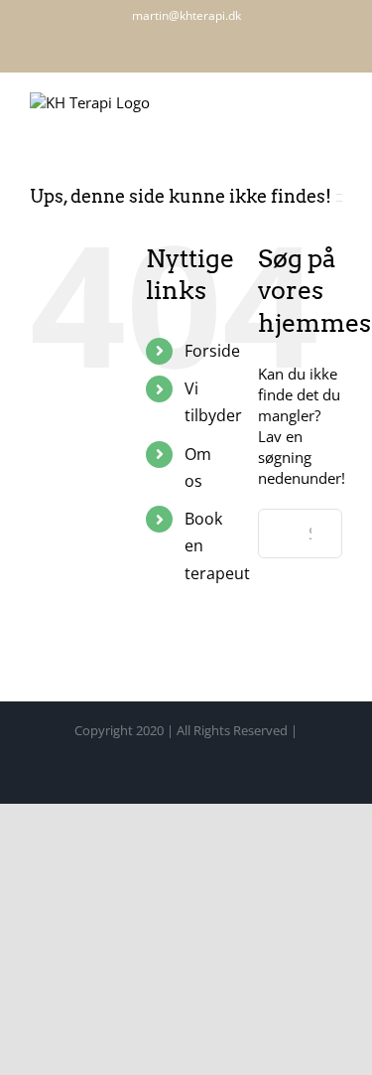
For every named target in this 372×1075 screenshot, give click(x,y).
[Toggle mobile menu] (334, 104)
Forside (212, 351)
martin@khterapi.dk (186, 15)
